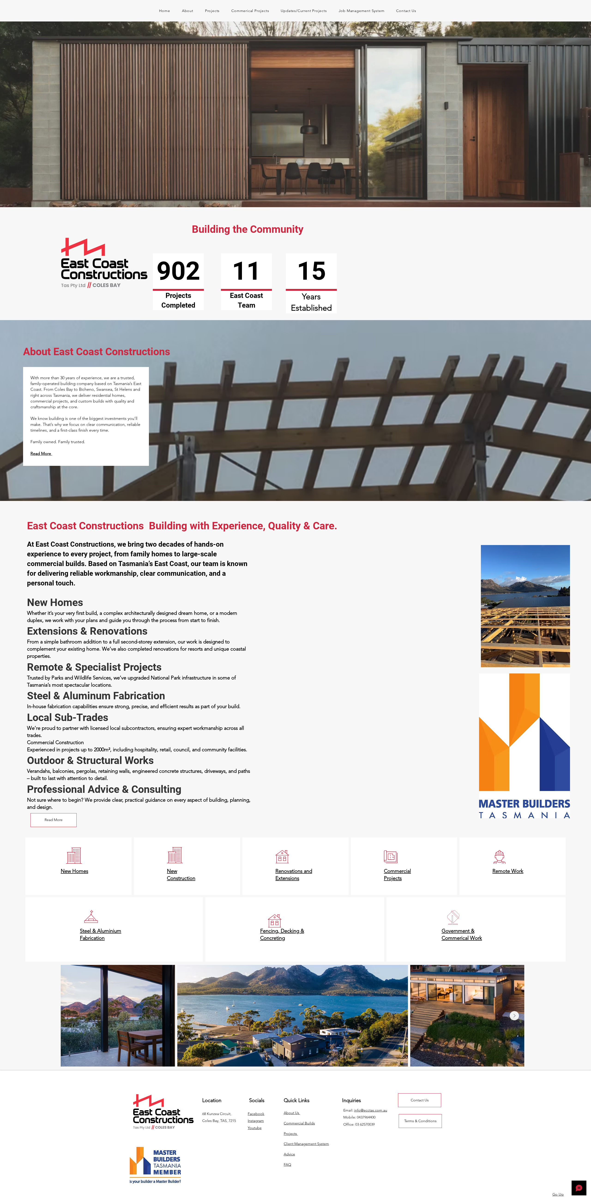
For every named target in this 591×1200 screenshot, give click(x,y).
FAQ (287, 1164)
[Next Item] (514, 1015)
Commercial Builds (299, 1123)
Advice (289, 1154)
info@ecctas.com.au (370, 1110)
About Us (292, 1113)
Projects (291, 1133)
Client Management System (306, 1144)
